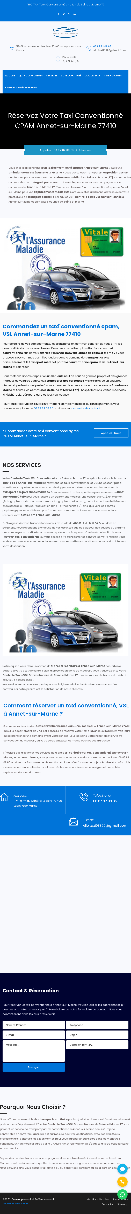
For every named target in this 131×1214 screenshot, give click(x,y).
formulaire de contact (85, 408)
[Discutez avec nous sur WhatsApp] (122, 1194)
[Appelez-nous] (122, 1182)
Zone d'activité (71, 75)
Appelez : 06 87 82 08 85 (57, 150)
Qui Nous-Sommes (31, 75)
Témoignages (113, 75)
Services (51, 75)
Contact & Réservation (21, 87)
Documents (92, 75)
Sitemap (122, 1204)
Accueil (10, 75)
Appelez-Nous (111, 433)
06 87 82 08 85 (102, 46)
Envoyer (34, 1067)
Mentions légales (98, 1199)
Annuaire (107, 1204)
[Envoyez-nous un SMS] (122, 1169)
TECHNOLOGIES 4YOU (15, 1203)
